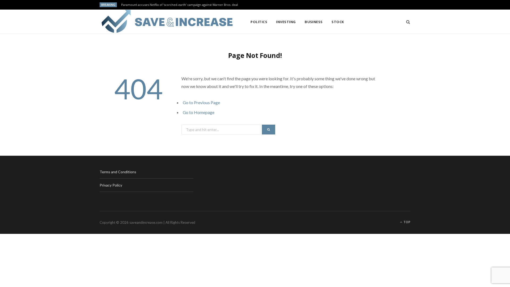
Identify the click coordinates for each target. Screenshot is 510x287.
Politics (258, 21)
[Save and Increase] (166, 22)
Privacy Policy (111, 185)
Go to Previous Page (201, 102)
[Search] (406, 22)
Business (314, 21)
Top (406, 222)
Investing (286, 21)
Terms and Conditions (118, 172)
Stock (338, 21)
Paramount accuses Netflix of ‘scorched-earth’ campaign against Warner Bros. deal (179, 5)
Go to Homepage (198, 112)
